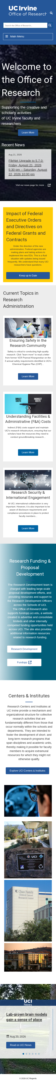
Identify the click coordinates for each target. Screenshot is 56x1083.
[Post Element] (28, 160)
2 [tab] (26, 1053)
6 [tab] (38, 1053)
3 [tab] (29, 1053)
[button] (28, 132)
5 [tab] (35, 1053)
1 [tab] (23, 1053)
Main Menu (17, 36)
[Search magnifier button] (50, 25)
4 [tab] (32, 1053)
